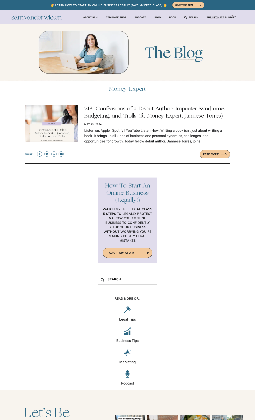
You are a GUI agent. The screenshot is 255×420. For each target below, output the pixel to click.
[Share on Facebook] (39, 154)
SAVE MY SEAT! (121, 253)
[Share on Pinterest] (54, 154)
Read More (211, 154)
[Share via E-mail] (61, 154)
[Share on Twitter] (46, 154)
